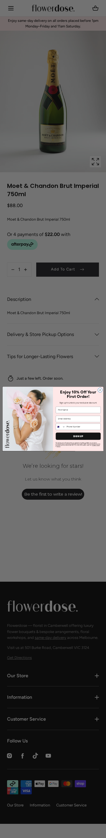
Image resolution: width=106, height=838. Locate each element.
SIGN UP (78, 436)
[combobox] (60, 427)
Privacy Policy (96, 445)
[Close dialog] (100, 390)
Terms (58, 446)
